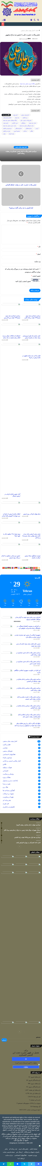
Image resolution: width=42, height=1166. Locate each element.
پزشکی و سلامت (8, 774)
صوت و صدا (6, 784)
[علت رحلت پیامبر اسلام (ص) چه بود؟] (21, 859)
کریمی (36, 128)
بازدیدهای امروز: (35, 1077)
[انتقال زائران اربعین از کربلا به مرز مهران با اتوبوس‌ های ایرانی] (11, 506)
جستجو (38, 1037)
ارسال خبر (19, 1152)
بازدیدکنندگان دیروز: (34, 1087)
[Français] (14, 568)
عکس (5, 764)
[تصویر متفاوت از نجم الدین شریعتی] (21, 875)
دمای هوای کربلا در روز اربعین (31, 514)
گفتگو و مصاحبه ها (9, 790)
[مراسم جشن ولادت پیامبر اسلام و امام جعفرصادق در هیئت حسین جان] (7, 717)
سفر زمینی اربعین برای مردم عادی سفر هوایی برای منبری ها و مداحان (31, 535)
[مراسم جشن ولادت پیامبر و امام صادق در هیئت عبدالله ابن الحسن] (7, 682)
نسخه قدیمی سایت (9, 1152)
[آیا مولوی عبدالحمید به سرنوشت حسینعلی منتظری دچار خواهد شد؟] (34, 867)
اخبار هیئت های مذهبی (28, 30)
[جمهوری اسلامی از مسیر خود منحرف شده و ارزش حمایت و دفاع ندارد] (7, 637)
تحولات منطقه (7, 767)
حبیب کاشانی (15, 123)
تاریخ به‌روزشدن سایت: (33, 1110)
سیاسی (5, 748)
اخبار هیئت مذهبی (25, 115)
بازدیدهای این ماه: (35, 1093)
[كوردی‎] (39, 568)
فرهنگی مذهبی (7, 751)
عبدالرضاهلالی (28, 128)
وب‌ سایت (37, 261)
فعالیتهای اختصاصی (9, 754)
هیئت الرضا (11, 133)
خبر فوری (6, 803)
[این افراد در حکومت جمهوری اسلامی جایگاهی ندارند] (7, 673)
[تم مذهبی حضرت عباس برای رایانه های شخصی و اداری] (34, 1025)
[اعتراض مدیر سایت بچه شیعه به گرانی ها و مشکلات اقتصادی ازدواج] (7, 620)
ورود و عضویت (32, 1155)
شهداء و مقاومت (8, 797)
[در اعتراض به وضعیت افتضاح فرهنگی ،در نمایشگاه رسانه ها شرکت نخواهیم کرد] (7, 629)
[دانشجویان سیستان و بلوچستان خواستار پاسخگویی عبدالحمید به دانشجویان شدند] (7, 1025)
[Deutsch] (16, 568)
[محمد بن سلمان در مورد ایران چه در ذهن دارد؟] (21, 867)
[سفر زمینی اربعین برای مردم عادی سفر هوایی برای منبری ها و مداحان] (31, 526)
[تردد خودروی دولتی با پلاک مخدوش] (7, 946)
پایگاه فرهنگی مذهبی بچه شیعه (10, 120)
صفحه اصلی (33, 1149)
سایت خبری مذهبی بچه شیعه (9, 125)
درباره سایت (9, 1155)
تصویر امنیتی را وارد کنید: (23, 281)
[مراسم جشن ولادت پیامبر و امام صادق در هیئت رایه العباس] (7, 708)
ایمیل (38, 254)
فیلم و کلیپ (6, 744)
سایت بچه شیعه (32, 123)
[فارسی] (29, 568)
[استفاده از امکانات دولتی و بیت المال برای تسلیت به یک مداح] (11, 328)
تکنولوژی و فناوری (9, 807)
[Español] (36, 568)
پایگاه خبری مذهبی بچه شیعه (27, 83)
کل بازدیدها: (37, 1096)
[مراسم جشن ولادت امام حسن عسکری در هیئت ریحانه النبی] (7, 655)
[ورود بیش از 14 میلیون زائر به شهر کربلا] (11, 526)
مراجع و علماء (7, 757)
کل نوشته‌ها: (37, 1106)
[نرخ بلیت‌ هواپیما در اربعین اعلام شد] (34, 875)
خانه (37, 30)
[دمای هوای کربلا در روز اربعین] (31, 506)
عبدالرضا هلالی (18, 128)
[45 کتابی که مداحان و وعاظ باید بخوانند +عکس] (7, 859)
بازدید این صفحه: (35, 1100)
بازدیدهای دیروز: (35, 1083)
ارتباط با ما (21, 1158)
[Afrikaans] (39, 570)
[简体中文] (3, 568)
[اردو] (24, 568)
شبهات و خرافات (8, 794)
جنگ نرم (5, 787)
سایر (6, 1149)
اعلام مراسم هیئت (7, 117)
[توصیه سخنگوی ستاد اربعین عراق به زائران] (31, 548)
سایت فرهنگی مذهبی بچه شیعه (27, 125)
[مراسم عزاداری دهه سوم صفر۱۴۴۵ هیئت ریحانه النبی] (31, 308)
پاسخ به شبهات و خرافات (31, 1152)
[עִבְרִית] (19, 568)
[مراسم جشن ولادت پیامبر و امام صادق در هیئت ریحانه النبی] (7, 690)
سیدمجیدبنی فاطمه (7, 128)
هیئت (4, 133)
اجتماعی (5, 771)
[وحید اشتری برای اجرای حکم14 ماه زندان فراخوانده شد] (34, 859)
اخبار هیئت (15, 115)
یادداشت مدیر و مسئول (10, 780)
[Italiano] (11, 568)
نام (39, 246)
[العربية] (36, 570)
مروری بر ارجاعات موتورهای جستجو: (29, 1103)
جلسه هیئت (5, 123)
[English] (31, 570)
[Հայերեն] (8, 568)
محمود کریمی (17, 131)
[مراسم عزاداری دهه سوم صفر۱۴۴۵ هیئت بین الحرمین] (11, 308)
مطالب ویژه (7, 777)
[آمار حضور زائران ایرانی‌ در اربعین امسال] (11, 417)
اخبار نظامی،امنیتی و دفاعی (12, 761)
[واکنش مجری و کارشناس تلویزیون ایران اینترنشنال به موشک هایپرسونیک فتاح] (7, 867)
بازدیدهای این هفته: (34, 1090)
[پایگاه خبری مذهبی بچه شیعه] (19, 8)
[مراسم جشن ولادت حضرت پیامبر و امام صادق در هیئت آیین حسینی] (7, 699)
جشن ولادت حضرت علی (25, 120)
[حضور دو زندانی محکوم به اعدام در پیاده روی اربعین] (11, 548)
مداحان (25, 131)
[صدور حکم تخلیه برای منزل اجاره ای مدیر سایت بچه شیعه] (7, 646)
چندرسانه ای (7, 800)
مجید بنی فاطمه (6, 131)
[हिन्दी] (21, 568)
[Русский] (26, 568)
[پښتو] (31, 568)
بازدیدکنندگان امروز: (34, 1080)
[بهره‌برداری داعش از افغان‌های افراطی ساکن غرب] (21, 1025)
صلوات (26, 1067)
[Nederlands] (34, 570)
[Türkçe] (34, 568)
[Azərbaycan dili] (6, 568)
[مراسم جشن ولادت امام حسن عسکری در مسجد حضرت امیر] (7, 664)
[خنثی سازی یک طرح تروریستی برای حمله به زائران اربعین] (31, 328)
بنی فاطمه (25, 117)
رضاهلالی (23, 123)
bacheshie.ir (21, 1143)
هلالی (31, 131)
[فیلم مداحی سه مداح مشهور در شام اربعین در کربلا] (31, 348)
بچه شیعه (17, 117)
